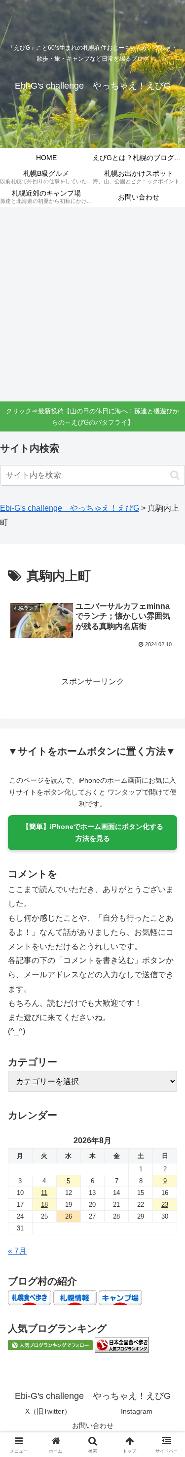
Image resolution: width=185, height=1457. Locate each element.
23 (164, 1204)
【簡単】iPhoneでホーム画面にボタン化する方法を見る (92, 832)
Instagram (136, 1411)
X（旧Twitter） (48, 1411)
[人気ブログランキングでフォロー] (50, 1344)
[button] (175, 475)
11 (44, 1192)
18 (44, 1204)
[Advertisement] (92, 304)
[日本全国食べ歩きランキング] (122, 1344)
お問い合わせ (92, 1425)
